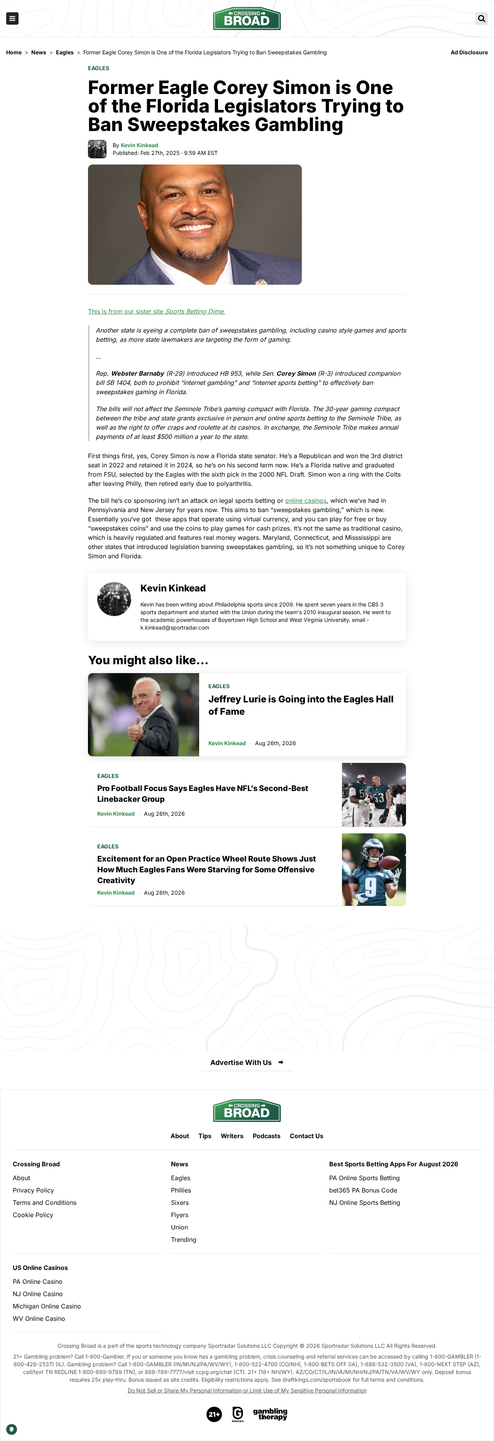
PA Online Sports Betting (364, 1178)
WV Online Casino (39, 1318)
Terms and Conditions (44, 1202)
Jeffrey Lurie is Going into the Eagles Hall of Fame (301, 705)
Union (179, 1227)
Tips (204, 1136)
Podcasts (267, 1136)
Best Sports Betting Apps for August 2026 (393, 1164)
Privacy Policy (33, 1190)
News (179, 1164)
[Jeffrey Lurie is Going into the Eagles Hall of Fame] (143, 714)
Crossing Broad (36, 1164)
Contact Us (306, 1136)
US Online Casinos (40, 1267)
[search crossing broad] (481, 18)
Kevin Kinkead (139, 145)
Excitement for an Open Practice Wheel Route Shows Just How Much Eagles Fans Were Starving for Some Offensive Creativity (206, 869)
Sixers (180, 1202)
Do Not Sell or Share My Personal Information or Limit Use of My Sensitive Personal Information (247, 1390)
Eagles (98, 68)
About (180, 1136)
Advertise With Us (241, 1062)
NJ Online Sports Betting (364, 1202)
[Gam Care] (238, 1414)
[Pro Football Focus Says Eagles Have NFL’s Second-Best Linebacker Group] (374, 795)
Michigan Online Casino (47, 1306)
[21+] (214, 1414)
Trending (183, 1239)
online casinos (306, 500)
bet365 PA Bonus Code (363, 1190)
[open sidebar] (12, 18)
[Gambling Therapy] (270, 1414)
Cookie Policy (33, 1215)
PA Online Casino (38, 1281)
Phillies (181, 1190)
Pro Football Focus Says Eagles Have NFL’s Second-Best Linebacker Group (202, 794)
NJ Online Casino (38, 1294)
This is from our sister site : (156, 311)
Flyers (179, 1215)
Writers (232, 1136)
